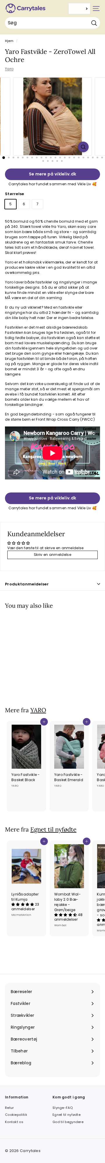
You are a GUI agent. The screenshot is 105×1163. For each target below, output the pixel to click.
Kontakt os (14, 1122)
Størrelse (14, 194)
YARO (38, 710)
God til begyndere (67, 1122)
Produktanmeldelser (27, 584)
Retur (9, 1107)
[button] (23, 904)
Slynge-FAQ (62, 1107)
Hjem (9, 41)
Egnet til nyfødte (53, 829)
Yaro (9, 68)
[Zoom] (83, 147)
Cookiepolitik (16, 1114)
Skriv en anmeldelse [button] (52, 554)
